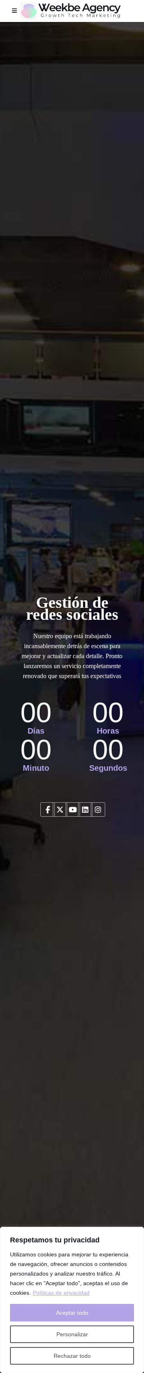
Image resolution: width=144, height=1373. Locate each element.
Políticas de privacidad (61, 1293)
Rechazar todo (72, 1356)
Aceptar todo (72, 1313)
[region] (72, 1300)
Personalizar (72, 1334)
